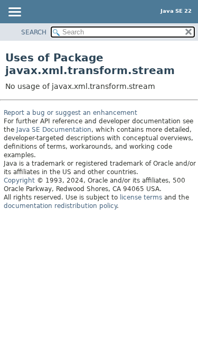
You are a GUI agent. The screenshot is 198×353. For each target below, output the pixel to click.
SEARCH (33, 32)
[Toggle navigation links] (14, 12)
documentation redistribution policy (60, 206)
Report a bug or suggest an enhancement (70, 112)
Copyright (19, 180)
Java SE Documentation (53, 129)
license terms (141, 197)
